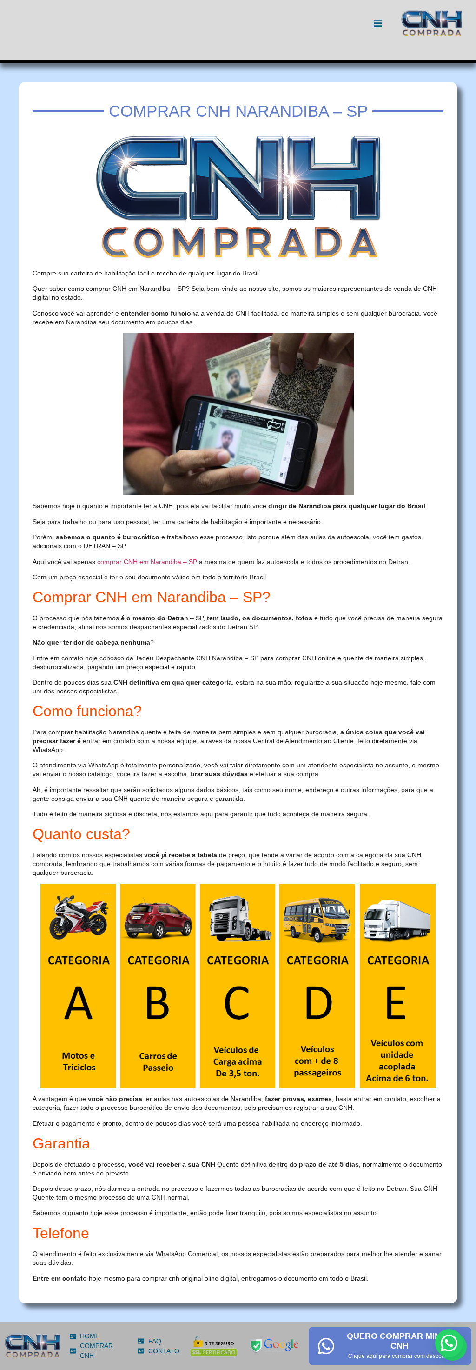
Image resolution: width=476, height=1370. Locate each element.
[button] (449, 1343)
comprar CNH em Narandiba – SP (147, 561)
